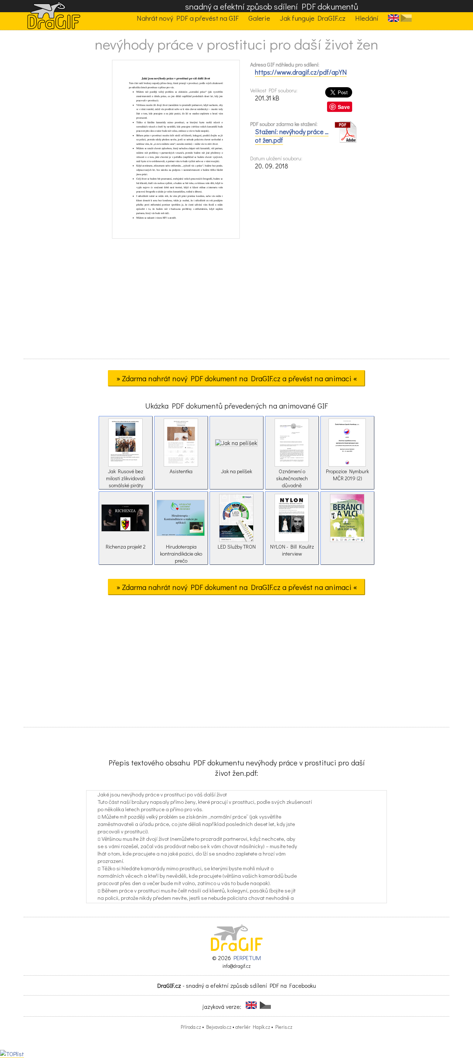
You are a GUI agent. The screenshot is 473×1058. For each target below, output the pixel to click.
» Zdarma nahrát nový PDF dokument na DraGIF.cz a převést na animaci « (236, 378)
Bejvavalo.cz (218, 1027)
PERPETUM (247, 958)
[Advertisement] (236, 301)
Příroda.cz (191, 1027)
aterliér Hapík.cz (252, 1027)
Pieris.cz (283, 1027)
